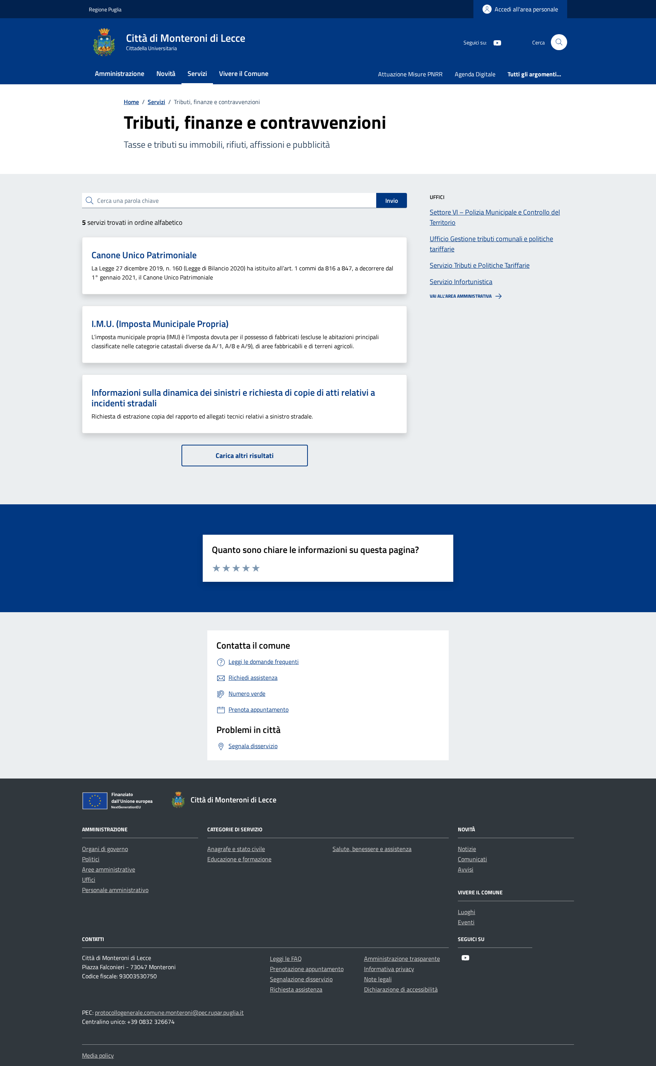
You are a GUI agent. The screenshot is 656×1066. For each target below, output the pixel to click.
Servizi (197, 73)
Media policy (98, 1055)
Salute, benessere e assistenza (372, 848)
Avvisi (465, 869)
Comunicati (472, 859)
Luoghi (466, 911)
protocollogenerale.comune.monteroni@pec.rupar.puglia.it (169, 1012)
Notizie (467, 848)
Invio (391, 200)
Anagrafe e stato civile (236, 848)
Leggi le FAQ (286, 958)
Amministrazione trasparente (402, 958)
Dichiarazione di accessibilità (401, 989)
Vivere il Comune (243, 73)
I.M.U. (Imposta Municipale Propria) (160, 323)
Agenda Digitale (475, 74)
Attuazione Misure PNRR (410, 74)
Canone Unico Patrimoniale (144, 255)
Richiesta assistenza (296, 989)
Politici (90, 859)
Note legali (378, 979)
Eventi (466, 922)
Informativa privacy (389, 968)
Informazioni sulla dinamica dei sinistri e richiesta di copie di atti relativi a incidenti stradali (233, 397)
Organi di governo (105, 848)
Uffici (88, 879)
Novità (165, 73)
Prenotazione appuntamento (307, 968)
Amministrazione (119, 73)
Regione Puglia (105, 9)
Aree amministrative (108, 869)
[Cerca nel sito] (559, 42)
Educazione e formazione (239, 859)
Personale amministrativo (115, 889)
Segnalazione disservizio (301, 979)
